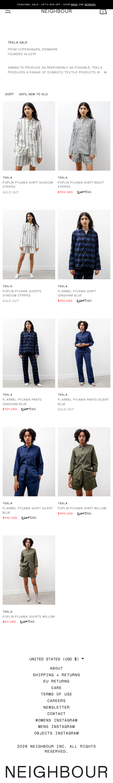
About (56, 668)
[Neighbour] (56, 11)
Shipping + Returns (56, 674)
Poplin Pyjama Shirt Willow (82, 508)
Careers (56, 700)
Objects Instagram (56, 733)
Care (56, 687)
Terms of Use (56, 694)
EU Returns (56, 681)
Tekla (8, 177)
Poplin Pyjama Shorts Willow (29, 616)
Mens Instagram (56, 726)
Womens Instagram (56, 720)
